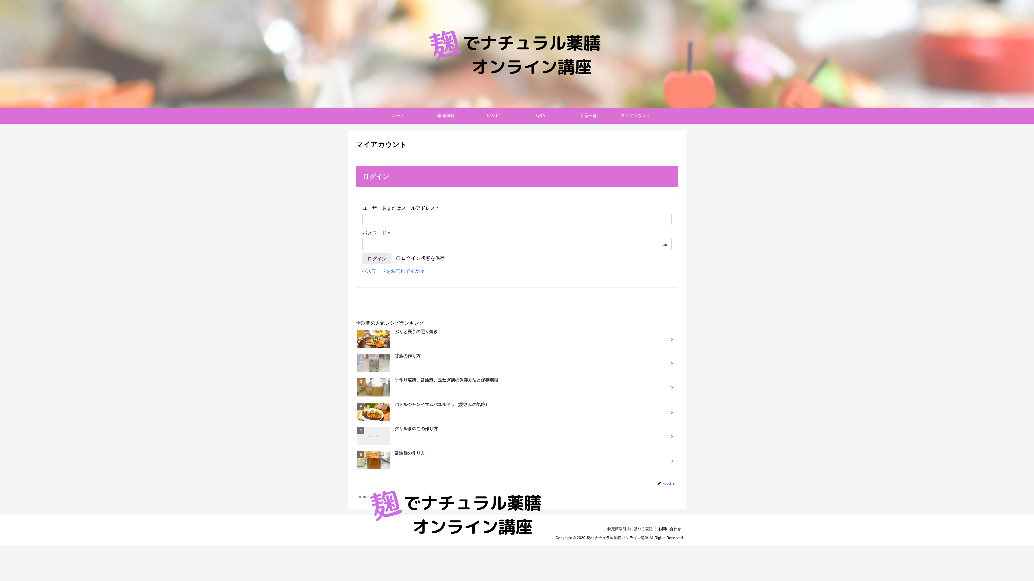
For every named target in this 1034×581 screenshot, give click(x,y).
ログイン (377, 258)
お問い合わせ (669, 529)
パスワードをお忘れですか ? (393, 271)
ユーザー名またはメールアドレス (400, 208)
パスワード (376, 233)
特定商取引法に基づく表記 (630, 529)
